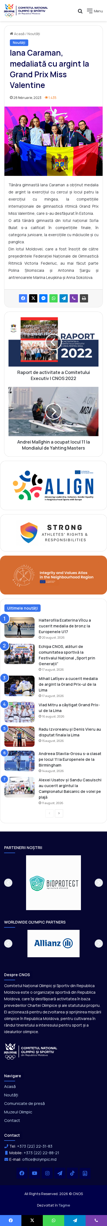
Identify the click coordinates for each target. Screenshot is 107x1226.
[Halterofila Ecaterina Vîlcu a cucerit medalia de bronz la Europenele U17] (19, 627)
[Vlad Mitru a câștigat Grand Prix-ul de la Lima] (19, 712)
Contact (12, 1120)
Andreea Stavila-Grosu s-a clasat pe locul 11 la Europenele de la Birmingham (70, 759)
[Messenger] (43, 298)
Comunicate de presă (24, 1103)
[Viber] (74, 298)
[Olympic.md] (26, 10)
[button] (8, 883)
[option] (53, 882)
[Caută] (80, 13)
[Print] (84, 298)
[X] (33, 298)
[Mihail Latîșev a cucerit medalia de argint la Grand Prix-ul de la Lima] (19, 686)
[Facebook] (23, 298)
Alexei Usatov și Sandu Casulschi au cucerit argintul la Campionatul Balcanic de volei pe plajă (70, 788)
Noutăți (33, 33)
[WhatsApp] (53, 298)
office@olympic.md (39, 1159)
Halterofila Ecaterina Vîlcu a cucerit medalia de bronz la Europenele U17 (65, 626)
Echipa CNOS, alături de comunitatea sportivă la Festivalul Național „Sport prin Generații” (67, 655)
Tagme (64, 1205)
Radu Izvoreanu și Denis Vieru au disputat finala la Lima (70, 732)
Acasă (18, 33)
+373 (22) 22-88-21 (41, 1152)
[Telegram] (64, 298)
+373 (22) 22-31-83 (34, 1146)
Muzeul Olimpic (18, 1111)
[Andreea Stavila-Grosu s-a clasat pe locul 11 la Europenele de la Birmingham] (19, 761)
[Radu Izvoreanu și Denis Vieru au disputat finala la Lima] (19, 736)
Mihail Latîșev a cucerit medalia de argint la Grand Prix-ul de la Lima (68, 684)
